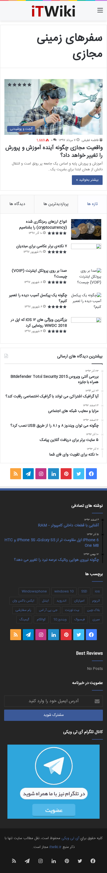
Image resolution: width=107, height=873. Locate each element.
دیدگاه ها (17, 204)
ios (97, 591)
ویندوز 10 (60, 619)
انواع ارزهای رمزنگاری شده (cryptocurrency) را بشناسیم (43, 225)
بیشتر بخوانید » (87, 180)
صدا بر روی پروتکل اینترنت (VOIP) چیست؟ (39, 274)
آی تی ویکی (70, 838)
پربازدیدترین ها (56, 204)
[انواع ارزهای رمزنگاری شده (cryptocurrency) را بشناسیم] (86, 229)
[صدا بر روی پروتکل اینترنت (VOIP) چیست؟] (86, 278)
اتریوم (96, 600)
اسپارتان (79, 600)
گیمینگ (24, 619)
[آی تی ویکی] (53, 11)
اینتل (45, 600)
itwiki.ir (55, 847)
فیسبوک (79, 619)
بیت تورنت (72, 610)
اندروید (61, 600)
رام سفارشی (23, 610)
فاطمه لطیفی (89, 140)
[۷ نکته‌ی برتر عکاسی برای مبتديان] (86, 254)
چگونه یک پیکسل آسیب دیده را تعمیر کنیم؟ (38, 298)
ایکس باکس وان (23, 600)
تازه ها (92, 204)
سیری (96, 619)
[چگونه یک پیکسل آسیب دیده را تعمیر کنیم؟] (86, 303)
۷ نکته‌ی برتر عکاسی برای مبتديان (41, 246)
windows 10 (64, 591)
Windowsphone (34, 591)
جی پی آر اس (48, 610)
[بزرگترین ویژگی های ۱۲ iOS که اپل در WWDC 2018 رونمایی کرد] (86, 327)
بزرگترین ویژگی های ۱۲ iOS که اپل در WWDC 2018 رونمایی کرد (39, 323)
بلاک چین (93, 610)
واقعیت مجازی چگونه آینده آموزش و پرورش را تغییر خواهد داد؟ (54, 151)
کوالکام (41, 619)
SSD (84, 591)
